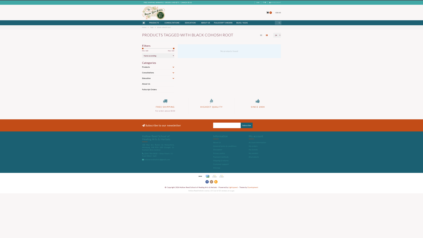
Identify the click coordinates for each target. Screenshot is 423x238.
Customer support (221, 164)
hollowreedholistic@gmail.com (157, 159)
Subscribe (246, 125)
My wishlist (253, 153)
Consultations (172, 23)
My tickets (253, 150)
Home (144, 27)
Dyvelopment (253, 187)
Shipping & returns (221, 160)
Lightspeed (233, 187)
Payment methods (221, 157)
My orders (253, 146)
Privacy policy (219, 153)
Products (154, 23)
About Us (205, 23)
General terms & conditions (225, 146)
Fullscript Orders (223, 23)
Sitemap (216, 168)
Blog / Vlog (242, 23)
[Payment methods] (200, 176)
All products (254, 157)
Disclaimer (217, 150)
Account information (257, 142)
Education (190, 23)
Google (232, 191)
